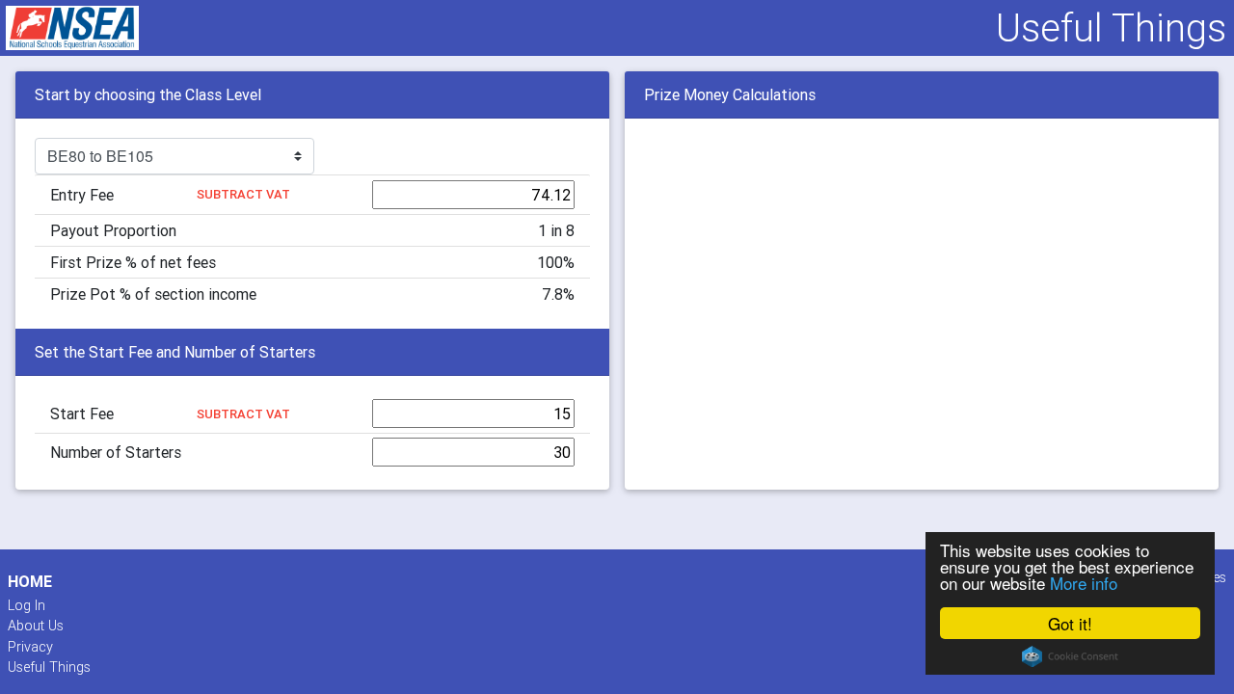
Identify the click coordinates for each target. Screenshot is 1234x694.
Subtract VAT (243, 194)
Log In (26, 605)
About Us (36, 625)
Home (30, 582)
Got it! (1070, 623)
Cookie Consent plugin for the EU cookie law (1070, 656)
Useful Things (49, 667)
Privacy (30, 646)
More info (1083, 583)
